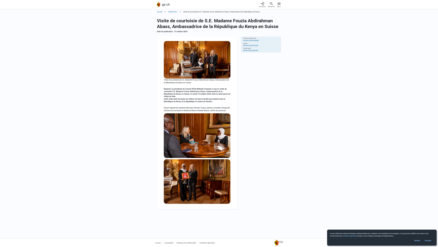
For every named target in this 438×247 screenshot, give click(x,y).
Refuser (417, 241)
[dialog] (382, 238)
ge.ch (166, 4)
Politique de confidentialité (186, 243)
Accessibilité (168, 243)
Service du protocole (250, 45)
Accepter (428, 241)
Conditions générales (207, 243)
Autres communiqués (251, 40)
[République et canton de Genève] (158, 4)
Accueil (159, 12)
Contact (158, 243)
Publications (172, 12)
